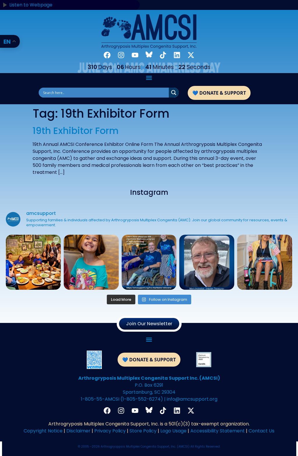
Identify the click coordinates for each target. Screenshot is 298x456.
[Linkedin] (177, 55)
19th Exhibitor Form (76, 130)
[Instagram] (121, 55)
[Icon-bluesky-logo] (149, 55)
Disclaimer (78, 430)
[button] (149, 78)
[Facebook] (107, 55)
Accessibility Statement (217, 430)
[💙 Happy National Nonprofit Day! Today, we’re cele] (264, 262)
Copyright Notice (43, 430)
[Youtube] (135, 55)
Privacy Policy (110, 430)
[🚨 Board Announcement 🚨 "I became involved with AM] (206, 262)
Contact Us (261, 430)
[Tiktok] (163, 55)
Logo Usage (173, 430)
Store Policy (143, 430)
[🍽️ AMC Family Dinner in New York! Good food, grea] (33, 262)
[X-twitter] (191, 55)
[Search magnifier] (174, 93)
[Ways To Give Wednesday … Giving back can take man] (149, 262)
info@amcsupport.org (192, 399)
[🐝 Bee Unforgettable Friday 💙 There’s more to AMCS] (91, 262)
